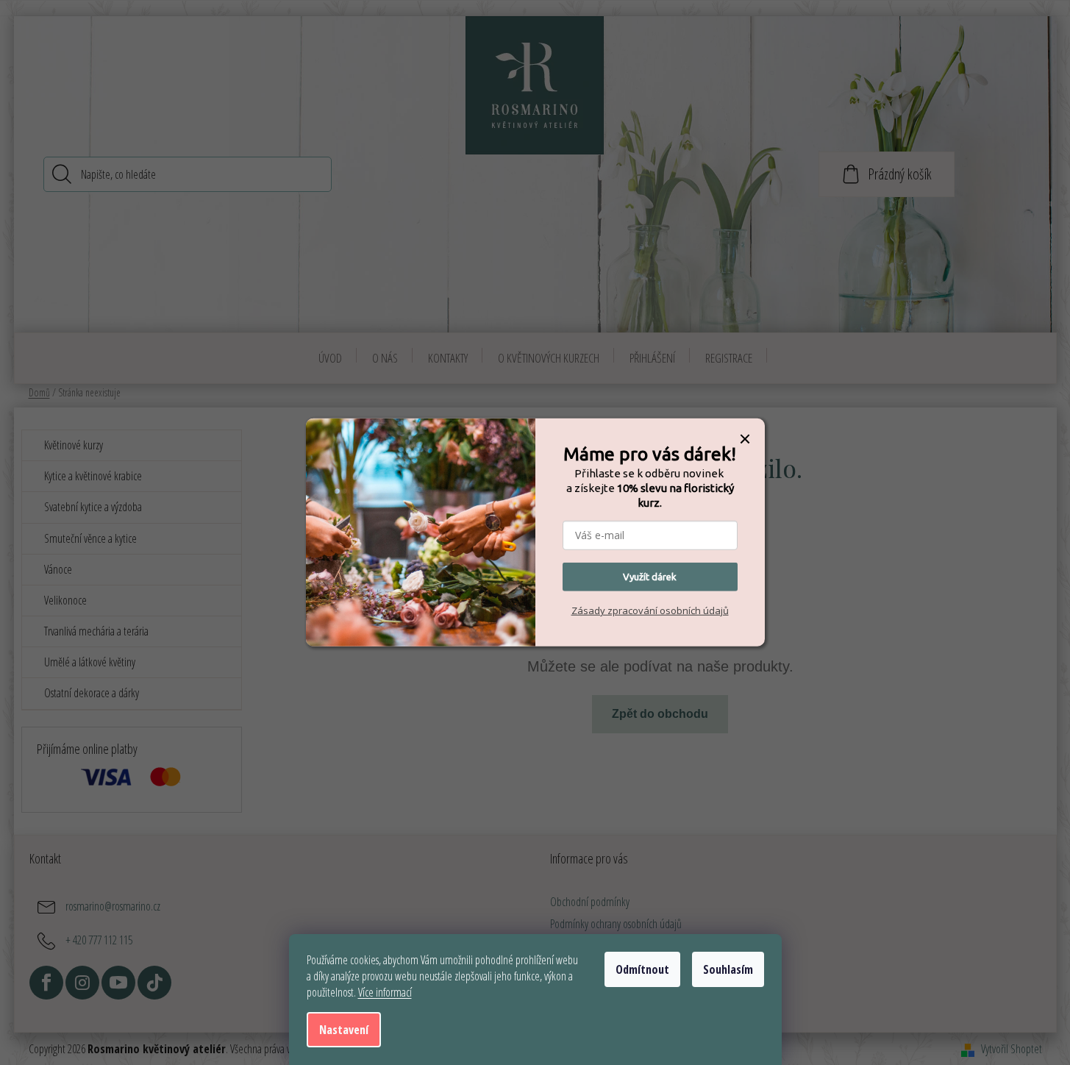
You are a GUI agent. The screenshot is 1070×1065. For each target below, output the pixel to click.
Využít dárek (650, 576)
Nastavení (343, 1030)
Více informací (385, 992)
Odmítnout (642, 969)
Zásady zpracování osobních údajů (650, 610)
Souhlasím (728, 969)
